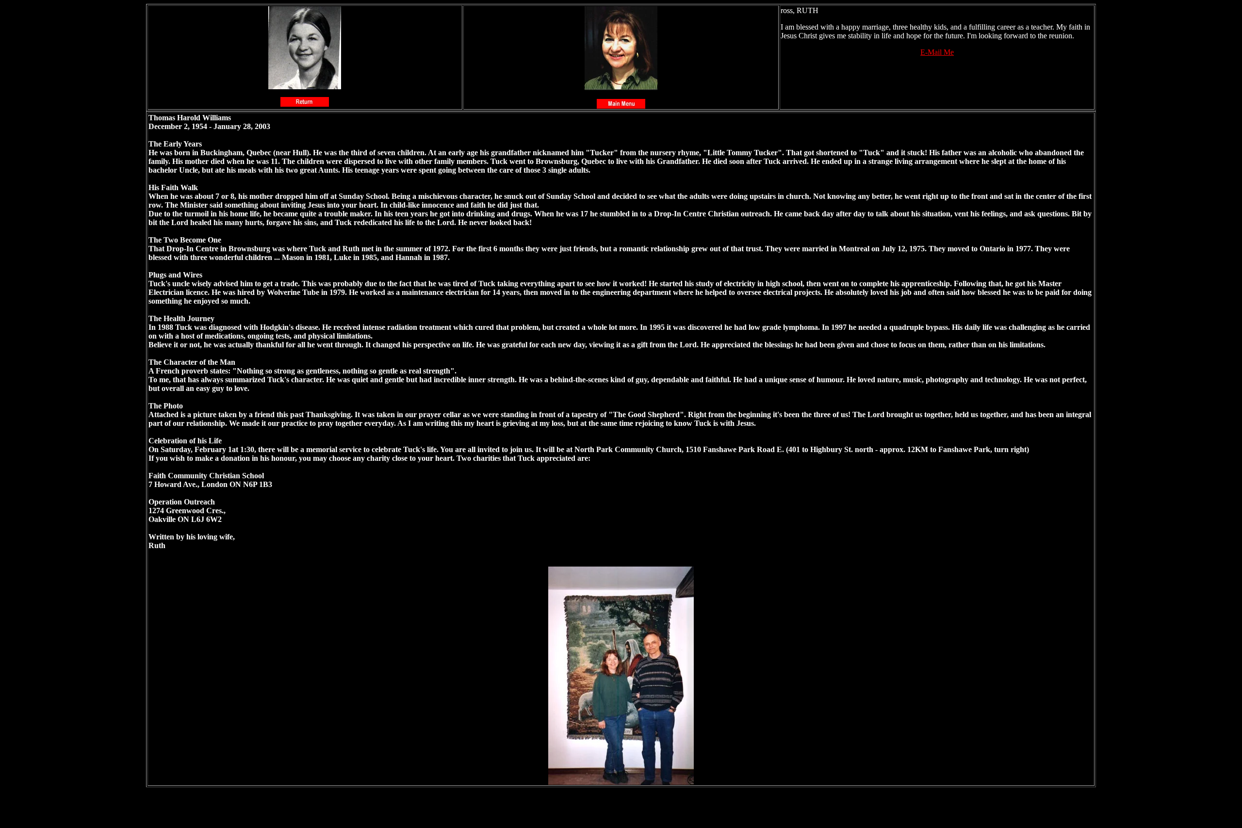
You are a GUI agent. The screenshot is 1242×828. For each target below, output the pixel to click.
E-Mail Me (937, 52)
